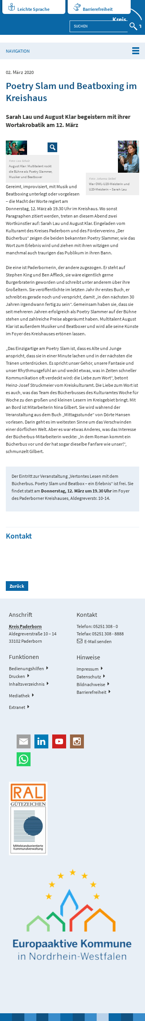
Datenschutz (89, 677)
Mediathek (19, 695)
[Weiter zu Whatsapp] (73, 759)
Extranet (17, 707)
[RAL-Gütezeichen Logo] (72, 818)
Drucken (17, 676)
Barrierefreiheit (98, 9)
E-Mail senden (98, 641)
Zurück (17, 586)
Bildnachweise (91, 684)
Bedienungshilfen (26, 668)
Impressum (88, 669)
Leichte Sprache (33, 9)
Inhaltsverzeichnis (26, 684)
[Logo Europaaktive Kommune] (72, 914)
